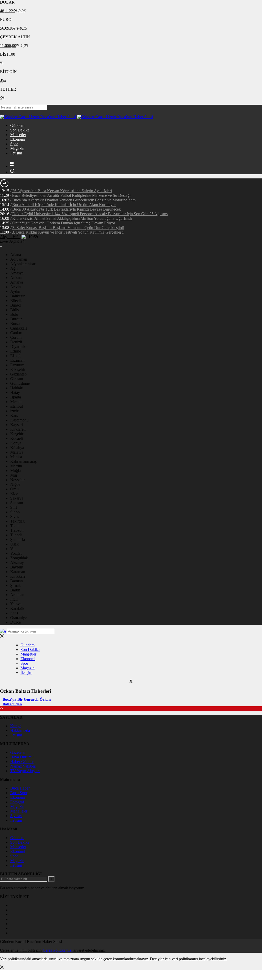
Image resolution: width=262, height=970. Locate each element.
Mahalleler (18, 811)
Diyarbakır (19, 346)
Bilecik (16, 300)
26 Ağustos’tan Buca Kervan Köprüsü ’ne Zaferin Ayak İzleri (62, 191)
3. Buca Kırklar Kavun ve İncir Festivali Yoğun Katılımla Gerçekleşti (68, 232)
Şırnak (15, 585)
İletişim (16, 153)
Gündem (17, 125)
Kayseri (16, 424)
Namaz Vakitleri (23, 766)
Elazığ (15, 356)
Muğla (15, 470)
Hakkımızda (20, 730)
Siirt (13, 507)
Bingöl (15, 305)
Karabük (17, 608)
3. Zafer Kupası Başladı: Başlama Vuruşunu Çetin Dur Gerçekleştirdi (68, 227)
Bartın (15, 590)
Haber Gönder (22, 761)
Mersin (15, 401)
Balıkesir (17, 296)
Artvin (15, 287)
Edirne (15, 351)
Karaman (17, 571)
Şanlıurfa (17, 539)
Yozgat (15, 553)
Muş (13, 475)
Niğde (15, 484)
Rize (14, 493)
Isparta (15, 397)
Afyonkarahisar (22, 264)
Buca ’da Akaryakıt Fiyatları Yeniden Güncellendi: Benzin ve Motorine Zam (74, 200)
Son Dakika (19, 130)
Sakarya (16, 498)
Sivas (14, 516)
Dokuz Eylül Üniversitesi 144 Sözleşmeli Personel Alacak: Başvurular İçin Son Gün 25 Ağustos (90, 214)
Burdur (16, 319)
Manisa (16, 457)
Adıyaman (18, 259)
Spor (14, 144)
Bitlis (14, 310)
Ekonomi (17, 139)
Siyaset (16, 816)
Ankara (16, 277)
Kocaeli (16, 438)
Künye (15, 726)
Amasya (17, 273)
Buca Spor (18, 793)
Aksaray (17, 562)
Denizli (16, 342)
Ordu (14, 489)
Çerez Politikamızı (57, 950)
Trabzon (17, 530)
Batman (16, 581)
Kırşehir (16, 434)
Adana (15, 254)
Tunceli (16, 535)
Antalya (16, 282)
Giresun (16, 379)
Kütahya (17, 447)
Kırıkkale (17, 576)
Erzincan (17, 360)
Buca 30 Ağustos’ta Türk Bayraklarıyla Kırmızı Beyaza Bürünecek (66, 209)
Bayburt (16, 567)
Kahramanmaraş (23, 461)
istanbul (16, 406)
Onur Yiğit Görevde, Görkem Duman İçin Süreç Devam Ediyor (63, 223)
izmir (14, 411)
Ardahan (17, 594)
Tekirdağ (17, 521)
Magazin (17, 148)
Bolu (14, 314)
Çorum (15, 337)
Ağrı (14, 268)
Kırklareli (18, 429)
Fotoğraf (17, 802)
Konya (15, 443)
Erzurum (17, 365)
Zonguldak (19, 558)
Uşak (14, 544)
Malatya (16, 452)
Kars (14, 415)
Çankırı (16, 333)
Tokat (14, 526)
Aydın (15, 291)
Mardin (16, 466)
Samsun (16, 503)
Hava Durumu (22, 757)
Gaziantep (18, 374)
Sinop (15, 512)
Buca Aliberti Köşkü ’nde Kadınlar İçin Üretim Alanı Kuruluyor (64, 204)
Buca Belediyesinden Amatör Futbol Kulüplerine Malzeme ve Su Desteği (71, 195)
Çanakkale (18, 328)
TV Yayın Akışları (25, 771)
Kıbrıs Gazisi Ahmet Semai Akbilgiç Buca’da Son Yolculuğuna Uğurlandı (72, 218)
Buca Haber (20, 788)
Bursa (15, 323)
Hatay (15, 392)
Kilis (14, 613)
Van (13, 549)
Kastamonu (19, 420)
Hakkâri (16, 388)
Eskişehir (17, 369)
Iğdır (14, 599)
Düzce (15, 622)
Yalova (15, 604)
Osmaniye (18, 617)
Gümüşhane (20, 383)
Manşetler (18, 134)
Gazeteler (18, 752)
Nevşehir (17, 480)
